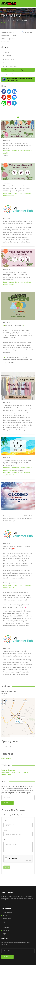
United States (12, 21)
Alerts (6, 63)
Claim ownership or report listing (14, 70)
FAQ (4, 922)
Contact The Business (11, 66)
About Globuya (7, 912)
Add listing (6, 930)
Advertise (6, 927)
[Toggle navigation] (32, 4)
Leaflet (12, 736)
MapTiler (17, 736)
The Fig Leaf (19, 722)
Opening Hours (9, 59)
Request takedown (10, 74)
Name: (5, 820)
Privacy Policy (7, 919)
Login (4, 934)
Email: (5, 830)
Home (3, 21)
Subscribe (7, 803)
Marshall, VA (23, 21)
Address (7, 52)
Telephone (8, 56)
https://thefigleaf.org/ (8, 770)
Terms (5, 915)
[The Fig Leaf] (18, 718)
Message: (6, 840)
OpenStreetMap (24, 736)
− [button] (4, 703)
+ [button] (4, 700)
